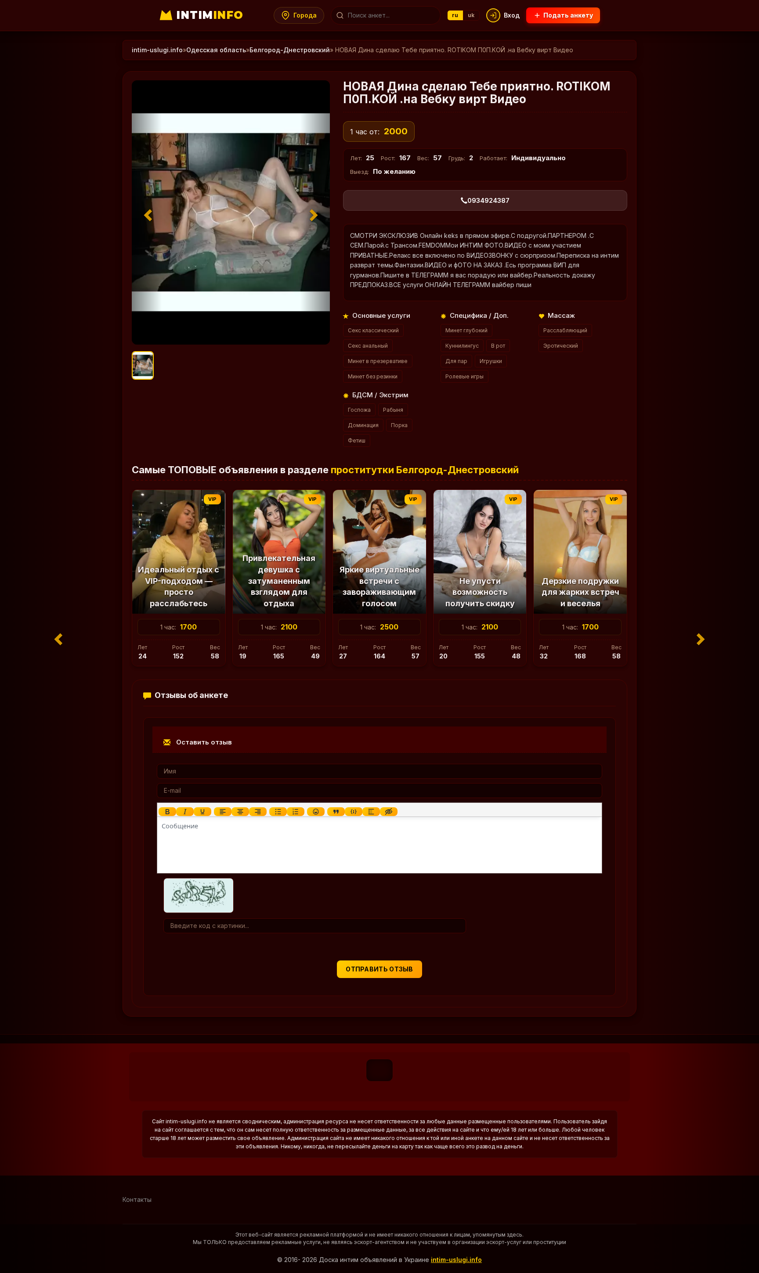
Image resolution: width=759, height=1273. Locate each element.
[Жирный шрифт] (167, 811)
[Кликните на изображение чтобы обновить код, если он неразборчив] (198, 895)
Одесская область (216, 50)
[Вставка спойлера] (371, 811)
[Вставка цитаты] (336, 811)
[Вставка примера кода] (353, 811)
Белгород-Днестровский (289, 50)
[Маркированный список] (278, 811)
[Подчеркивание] (202, 811)
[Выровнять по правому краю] (258, 811)
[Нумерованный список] (295, 811)
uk (471, 15)
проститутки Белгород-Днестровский (425, 469)
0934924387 (488, 200)
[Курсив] (185, 811)
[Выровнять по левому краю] (222, 811)
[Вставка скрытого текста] (389, 811)
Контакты (137, 1199)
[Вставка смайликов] (316, 811)
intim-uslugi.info (157, 50)
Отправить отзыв (379, 969)
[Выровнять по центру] (240, 811)
